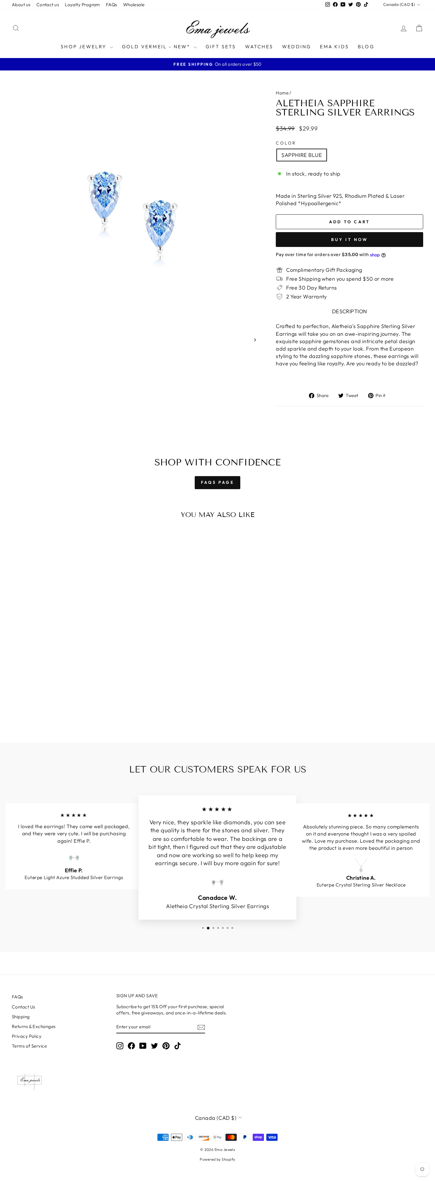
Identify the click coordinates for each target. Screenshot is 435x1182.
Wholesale (134, 4)
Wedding (296, 46)
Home (282, 93)
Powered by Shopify (217, 1159)
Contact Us (23, 1007)
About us (21, 4)
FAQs (111, 4)
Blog (366, 46)
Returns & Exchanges (34, 1026)
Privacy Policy (26, 1036)
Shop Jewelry (85, 46)
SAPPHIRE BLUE (301, 155)
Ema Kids (334, 46)
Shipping (21, 1016)
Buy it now (349, 239)
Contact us (47, 4)
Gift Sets (221, 46)
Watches (259, 46)
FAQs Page (217, 482)
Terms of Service (29, 1046)
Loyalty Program (82, 4)
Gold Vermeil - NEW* (157, 46)
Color (286, 143)
